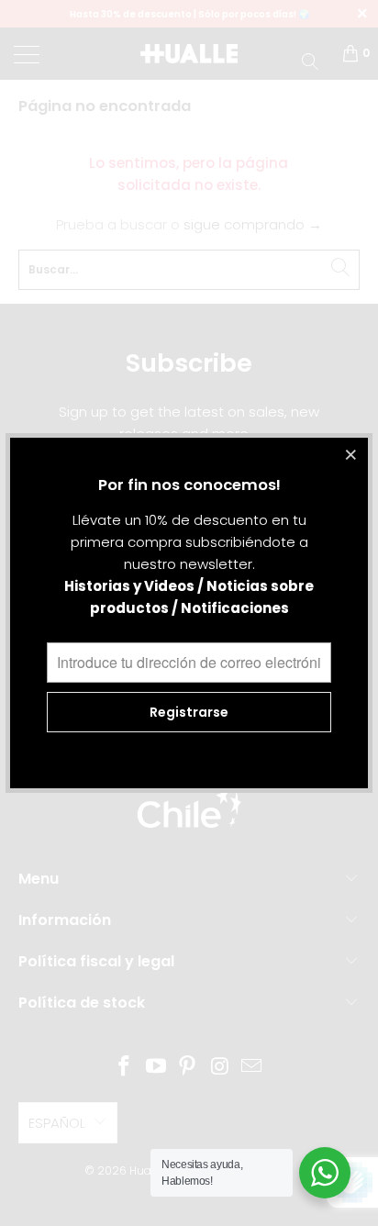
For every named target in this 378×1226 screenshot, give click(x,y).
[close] (351, 454)
